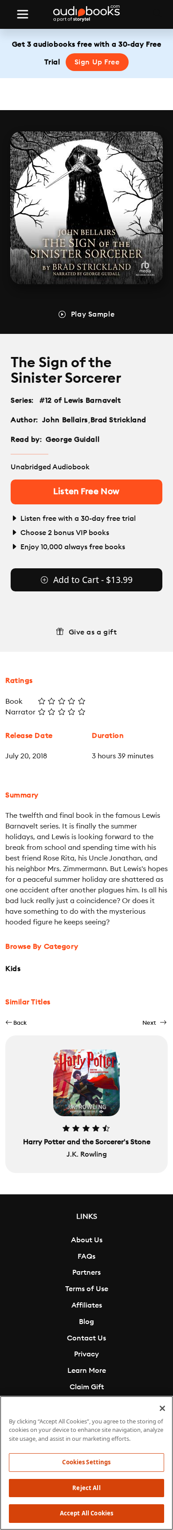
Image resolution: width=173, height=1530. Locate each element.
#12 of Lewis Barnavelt (80, 400)
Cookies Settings (86, 1462)
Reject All (86, 1488)
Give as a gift (93, 632)
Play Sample (92, 314)
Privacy (86, 1354)
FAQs (86, 1256)
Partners (86, 1272)
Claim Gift (87, 1387)
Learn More (86, 1370)
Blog (86, 1321)
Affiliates (86, 1305)
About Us (86, 1240)
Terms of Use (86, 1288)
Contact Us (86, 1338)
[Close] (162, 1408)
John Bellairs (65, 420)
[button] (16, 1022)
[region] (86, 1463)
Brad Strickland (118, 420)
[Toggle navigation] (23, 14)
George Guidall (72, 439)
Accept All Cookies (86, 1513)
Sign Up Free (97, 62)
